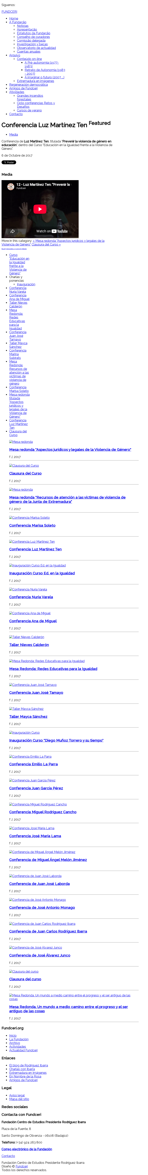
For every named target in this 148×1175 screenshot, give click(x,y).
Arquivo (14, 55)
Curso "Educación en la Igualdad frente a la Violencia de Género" (19, 264)
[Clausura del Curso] (24, 465)
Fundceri (22, 1166)
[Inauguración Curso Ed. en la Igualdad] (37, 565)
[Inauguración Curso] (24, 732)
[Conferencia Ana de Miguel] (29, 613)
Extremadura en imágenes (35, 81)
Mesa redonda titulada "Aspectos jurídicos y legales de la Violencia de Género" (19, 405)
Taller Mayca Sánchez (18, 345)
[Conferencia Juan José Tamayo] (33, 685)
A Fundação (17, 22)
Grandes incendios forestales (30, 97)
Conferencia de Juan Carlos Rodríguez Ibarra (48, 931)
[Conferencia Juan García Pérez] (32, 780)
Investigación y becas (32, 44)
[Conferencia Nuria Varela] (28, 589)
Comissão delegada (31, 40)
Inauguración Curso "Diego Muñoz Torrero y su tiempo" (56, 740)
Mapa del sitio (19, 1099)
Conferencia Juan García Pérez (36, 788)
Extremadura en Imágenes (28, 1073)
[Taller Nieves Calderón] (26, 637)
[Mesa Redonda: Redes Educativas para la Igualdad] (47, 661)
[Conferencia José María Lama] (31, 828)
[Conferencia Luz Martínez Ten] (32, 541)
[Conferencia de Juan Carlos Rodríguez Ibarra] (42, 924)
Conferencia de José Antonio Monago (42, 907)
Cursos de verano (29, 110)
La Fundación (19, 1039)
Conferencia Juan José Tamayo (17, 335)
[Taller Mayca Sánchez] (26, 709)
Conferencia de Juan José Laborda (39, 883)
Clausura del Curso (25, 473)
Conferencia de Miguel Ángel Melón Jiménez (48, 860)
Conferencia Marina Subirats (17, 354)
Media (13, 134)
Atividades (16, 92)
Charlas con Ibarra (22, 1069)
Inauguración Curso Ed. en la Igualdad (42, 573)
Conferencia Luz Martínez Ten (18, 424)
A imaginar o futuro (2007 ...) (44, 77)
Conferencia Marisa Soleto (19, 389)
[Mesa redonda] (21, 442)
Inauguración (26, 284)
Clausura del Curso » (46, 244)
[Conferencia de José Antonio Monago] (37, 900)
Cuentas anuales (28, 51)
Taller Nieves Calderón (18, 304)
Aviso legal (17, 1095)
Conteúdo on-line (29, 59)
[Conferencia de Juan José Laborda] (35, 876)
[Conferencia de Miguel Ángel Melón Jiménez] (42, 852)
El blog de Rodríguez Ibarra (28, 1065)
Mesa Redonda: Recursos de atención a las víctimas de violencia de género (19, 372)
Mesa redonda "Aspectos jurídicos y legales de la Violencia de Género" (70, 449)
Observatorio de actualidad (36, 48)
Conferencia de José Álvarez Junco (39, 955)
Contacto (16, 114)
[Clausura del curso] (24, 971)
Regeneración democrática (28, 84)
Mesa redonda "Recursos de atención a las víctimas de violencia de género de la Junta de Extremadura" (67, 499)
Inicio (13, 1035)
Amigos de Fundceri (23, 88)
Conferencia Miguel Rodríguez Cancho (43, 812)
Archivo (14, 1043)
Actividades (17, 1046)
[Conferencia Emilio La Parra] (30, 756)
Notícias (23, 26)
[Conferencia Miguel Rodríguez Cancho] (38, 804)
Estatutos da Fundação (33, 33)
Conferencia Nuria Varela (17, 290)
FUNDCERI (9, 12)
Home (13, 18)
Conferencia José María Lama (35, 836)
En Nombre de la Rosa (25, 1076)
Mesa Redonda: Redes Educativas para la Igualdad (17, 319)
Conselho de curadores (33, 37)
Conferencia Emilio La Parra (33, 764)
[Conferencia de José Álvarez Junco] (35, 947)
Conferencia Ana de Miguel (19, 297)
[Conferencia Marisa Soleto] (29, 517)
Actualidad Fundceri (23, 1050)
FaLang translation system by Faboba (14, 249)
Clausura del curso (25, 979)
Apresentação (27, 29)
